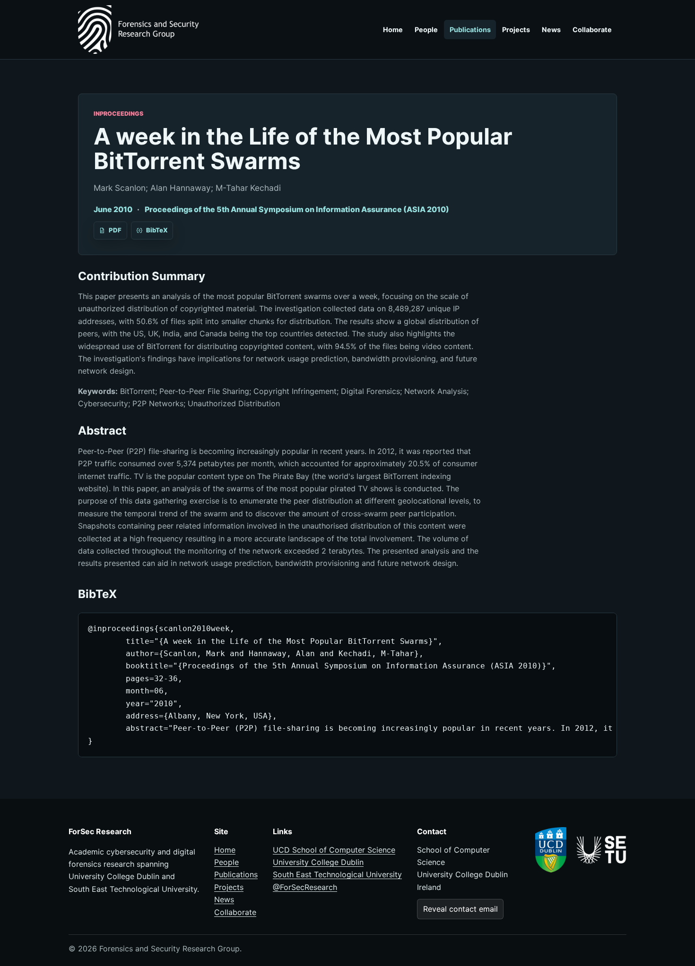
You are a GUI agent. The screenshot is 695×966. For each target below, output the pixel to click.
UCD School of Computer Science (334, 850)
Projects (516, 30)
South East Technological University (337, 874)
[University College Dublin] (550, 850)
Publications (470, 30)
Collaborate (592, 30)
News (551, 30)
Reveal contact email (460, 909)
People (426, 30)
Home (393, 30)
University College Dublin (318, 862)
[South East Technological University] (601, 849)
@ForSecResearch (305, 887)
